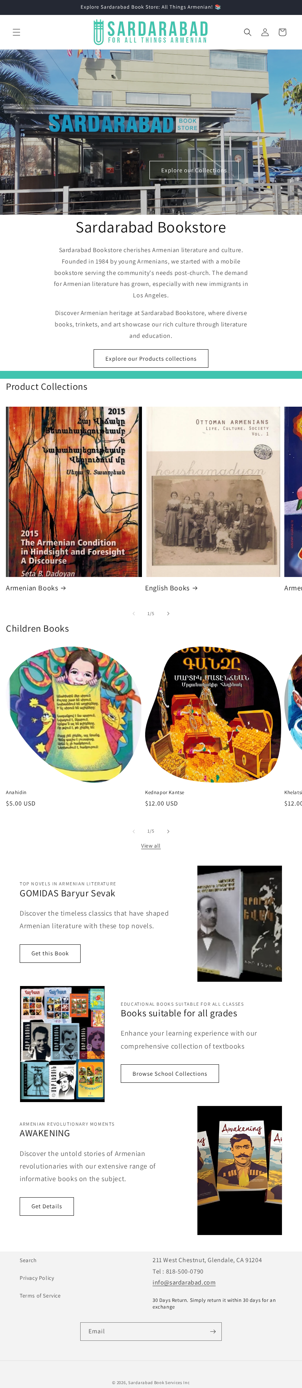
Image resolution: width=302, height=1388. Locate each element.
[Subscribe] (212, 1331)
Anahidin (16, 792)
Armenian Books (32, 587)
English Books (167, 587)
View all (151, 845)
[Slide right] (168, 613)
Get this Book (50, 953)
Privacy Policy (37, 1277)
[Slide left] (133, 613)
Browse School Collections (170, 1073)
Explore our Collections (194, 170)
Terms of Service (40, 1295)
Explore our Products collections (151, 358)
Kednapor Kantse (164, 792)
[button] (16, 32)
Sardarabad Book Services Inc (159, 1382)
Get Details (46, 1206)
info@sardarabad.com (184, 1282)
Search (28, 1260)
